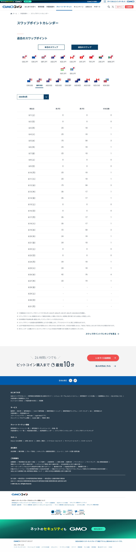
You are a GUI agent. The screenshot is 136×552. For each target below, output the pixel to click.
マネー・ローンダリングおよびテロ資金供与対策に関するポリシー (31, 466)
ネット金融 (86, 547)
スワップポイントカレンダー (64, 431)
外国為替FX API (24, 413)
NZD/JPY (63, 62)
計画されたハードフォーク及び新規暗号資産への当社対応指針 (30, 469)
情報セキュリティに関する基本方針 (22, 464)
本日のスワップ (51, 47)
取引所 (19, 411)
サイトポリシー (79, 462)
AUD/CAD (87, 85)
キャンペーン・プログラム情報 (20, 418)
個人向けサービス (102, 547)
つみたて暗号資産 (38, 411)
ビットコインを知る (17, 401)
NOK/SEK (106, 85)
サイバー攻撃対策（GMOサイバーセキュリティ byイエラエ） (38, 505)
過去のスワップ (84, 47)
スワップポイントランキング (84, 431)
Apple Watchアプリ (40, 415)
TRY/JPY (92, 62)
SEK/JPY (73, 74)
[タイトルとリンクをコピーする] (75, 380)
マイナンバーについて (72, 441)
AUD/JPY (54, 62)
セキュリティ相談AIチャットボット (78, 502)
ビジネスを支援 (45, 547)
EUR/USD (30, 85)
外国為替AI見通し (32, 431)
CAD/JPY (73, 62)
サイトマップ (90, 462)
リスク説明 (41, 462)
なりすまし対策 (81, 505)
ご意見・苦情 (60, 462)
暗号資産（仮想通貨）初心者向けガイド (40, 396)
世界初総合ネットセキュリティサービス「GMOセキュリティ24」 (27, 502)
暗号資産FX (27, 411)
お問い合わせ (29, 441)
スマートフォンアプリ (17, 415)
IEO (91, 411)
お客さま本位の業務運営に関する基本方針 (58, 471)
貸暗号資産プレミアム (70, 411)
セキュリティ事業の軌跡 (92, 504)
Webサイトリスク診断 (62, 502)
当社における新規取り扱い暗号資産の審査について (26, 471)
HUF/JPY (63, 74)
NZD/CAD (97, 85)
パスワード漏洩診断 (50, 502)
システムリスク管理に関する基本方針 (47, 464)
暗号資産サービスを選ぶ (87, 396)
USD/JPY (25, 62)
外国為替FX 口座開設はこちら (20, 398)
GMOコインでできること (18, 396)
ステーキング (83, 411)
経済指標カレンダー (46, 431)
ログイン (120, 7)
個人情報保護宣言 (102, 462)
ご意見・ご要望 (40, 441)
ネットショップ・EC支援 (34, 547)
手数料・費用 (46, 418)
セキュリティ (54, 547)
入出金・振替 (35, 418)
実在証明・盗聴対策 (16, 505)
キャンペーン (78, 7)
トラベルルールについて (54, 441)
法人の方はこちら (103, 366)
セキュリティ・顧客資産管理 (46, 451)
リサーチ (73, 547)
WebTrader (30, 415)
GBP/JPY (44, 62)
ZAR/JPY (101, 62)
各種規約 (13, 462)
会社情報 (13, 451)
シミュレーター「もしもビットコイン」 (66, 396)
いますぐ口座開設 (103, 358)
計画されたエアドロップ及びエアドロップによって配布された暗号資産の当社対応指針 (79, 469)
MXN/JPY (111, 62)
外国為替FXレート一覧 (17, 431)
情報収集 (80, 547)
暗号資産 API (98, 411)
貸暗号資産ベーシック (53, 411)
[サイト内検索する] (108, 7)
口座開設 (129, 7)
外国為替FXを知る (31, 401)
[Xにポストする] (70, 380)
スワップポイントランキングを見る (101, 334)
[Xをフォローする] (112, 7)
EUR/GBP (68, 85)
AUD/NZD (77, 85)
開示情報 (21, 451)
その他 (110, 547)
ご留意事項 (50, 462)
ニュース (60, 451)
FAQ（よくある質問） (16, 441)
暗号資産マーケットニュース (41, 428)
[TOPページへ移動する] (12, 7)
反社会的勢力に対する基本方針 (70, 464)
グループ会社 (31, 451)
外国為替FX (23, 13)
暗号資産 (94, 547)
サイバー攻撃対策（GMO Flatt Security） (65, 505)
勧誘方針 (69, 462)
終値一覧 (55, 428)
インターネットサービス (20, 547)
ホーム (15, 13)
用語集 (41, 401)
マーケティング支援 (64, 547)
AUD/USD (49, 85)
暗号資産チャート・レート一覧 (20, 428)
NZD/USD (58, 85)
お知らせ (89, 7)
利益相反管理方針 (70, 466)
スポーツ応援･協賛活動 (72, 451)
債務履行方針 (82, 466)
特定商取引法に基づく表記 (27, 462)
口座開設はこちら (103, 396)
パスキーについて (86, 441)
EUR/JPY (35, 62)
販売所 (13, 411)
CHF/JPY (82, 62)
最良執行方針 (58, 466)
